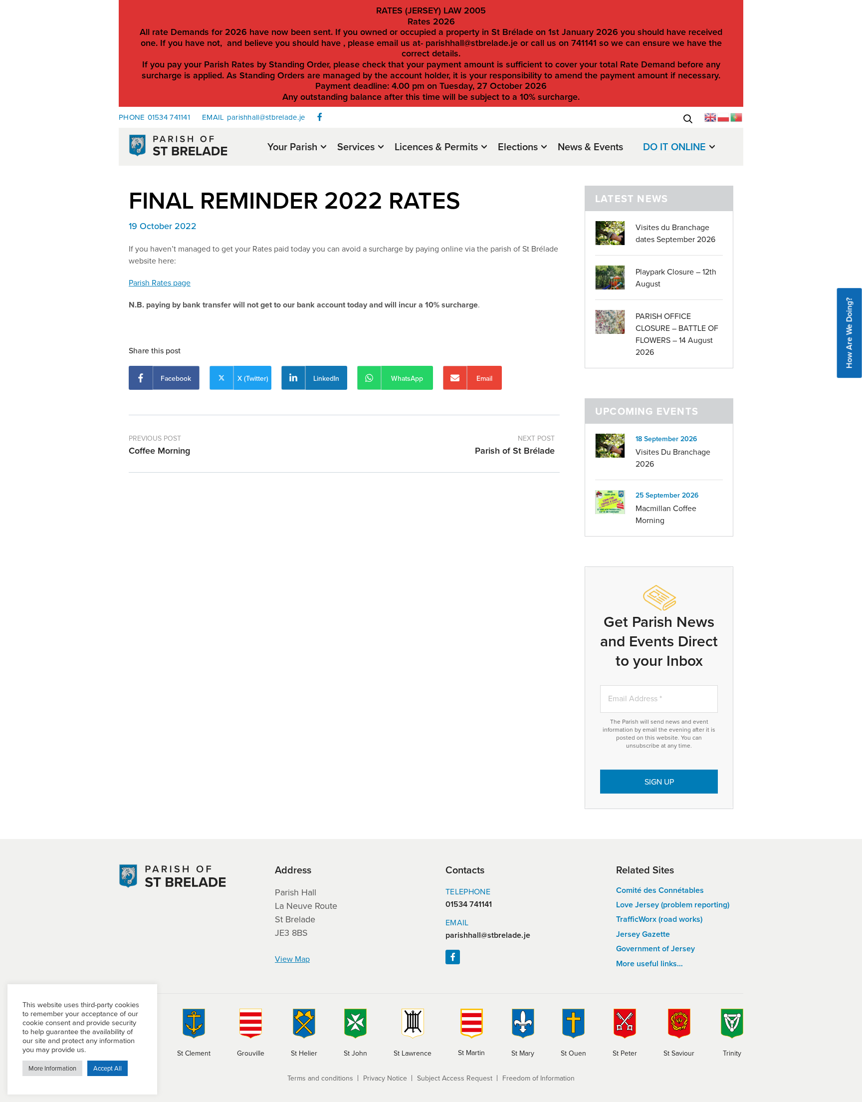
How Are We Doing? (849, 332)
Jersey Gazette (643, 934)
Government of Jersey (655, 948)
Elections (518, 147)
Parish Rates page (160, 282)
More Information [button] (52, 1068)
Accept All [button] (107, 1068)
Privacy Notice (385, 1078)
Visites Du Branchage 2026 (673, 457)
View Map (292, 958)
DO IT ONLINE (674, 147)
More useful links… (649, 963)
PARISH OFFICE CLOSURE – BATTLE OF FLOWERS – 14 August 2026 (677, 333)
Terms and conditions (320, 1078)
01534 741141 (154, 117)
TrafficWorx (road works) (659, 919)
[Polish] (723, 116)
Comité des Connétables (660, 890)
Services (356, 147)
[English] (710, 116)
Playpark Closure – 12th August (676, 277)
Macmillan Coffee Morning (666, 514)
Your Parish (292, 147)
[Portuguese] (736, 116)
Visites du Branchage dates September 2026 (675, 233)
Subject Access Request (454, 1078)
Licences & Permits (436, 147)
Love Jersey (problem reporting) (672, 904)
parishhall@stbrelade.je (253, 117)
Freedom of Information (538, 1078)
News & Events (590, 147)
